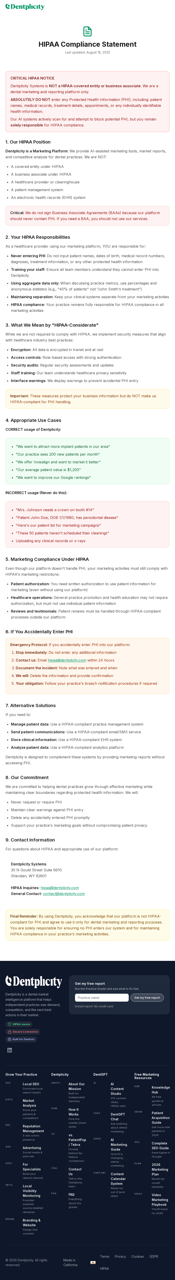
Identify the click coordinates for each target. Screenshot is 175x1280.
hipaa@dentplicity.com (67, 660)
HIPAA (104, 1268)
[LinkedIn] (9, 1050)
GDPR (153, 1256)
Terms (104, 1256)
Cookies (137, 1256)
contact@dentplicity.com (64, 893)
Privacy (120, 1256)
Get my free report (147, 997)
